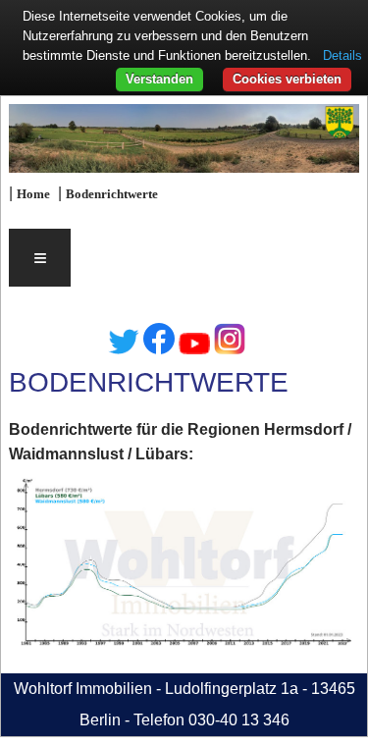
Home (33, 194)
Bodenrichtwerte (112, 194)
